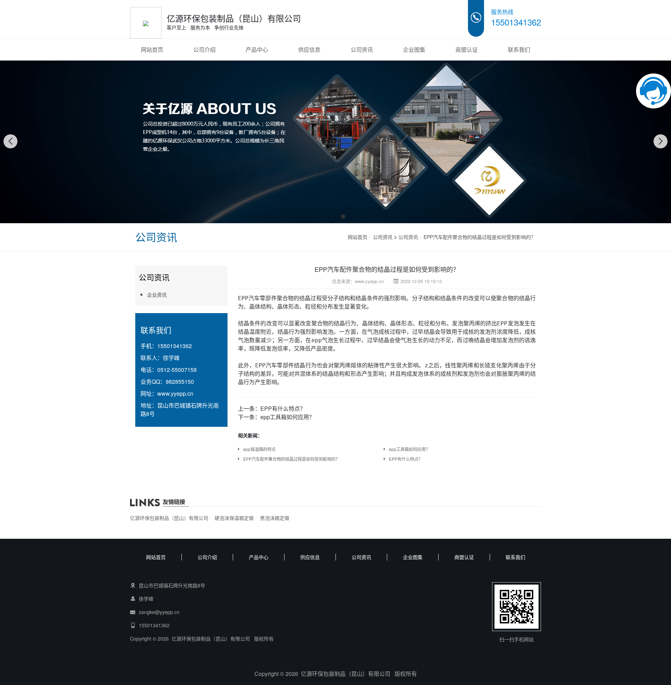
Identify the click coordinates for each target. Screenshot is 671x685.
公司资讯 (362, 49)
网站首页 (152, 49)
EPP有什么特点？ (282, 408)
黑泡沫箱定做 (274, 517)
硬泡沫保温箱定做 (234, 517)
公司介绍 (204, 49)
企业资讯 (157, 294)
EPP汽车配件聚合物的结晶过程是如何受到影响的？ (480, 236)
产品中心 (257, 49)
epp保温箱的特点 (259, 449)
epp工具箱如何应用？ (287, 417)
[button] (328, 216)
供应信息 (309, 49)
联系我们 (519, 49)
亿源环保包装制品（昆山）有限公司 (169, 517)
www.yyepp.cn (175, 393)
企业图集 (414, 49)
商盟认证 (466, 49)
